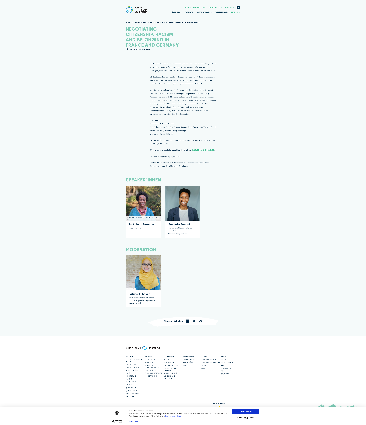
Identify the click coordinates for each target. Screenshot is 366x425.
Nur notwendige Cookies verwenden (245, 418)
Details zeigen (134, 421)
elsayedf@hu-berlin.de (203, 150)
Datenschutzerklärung (173, 416)
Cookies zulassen (246, 411)
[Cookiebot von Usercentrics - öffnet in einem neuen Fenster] (116, 421)
